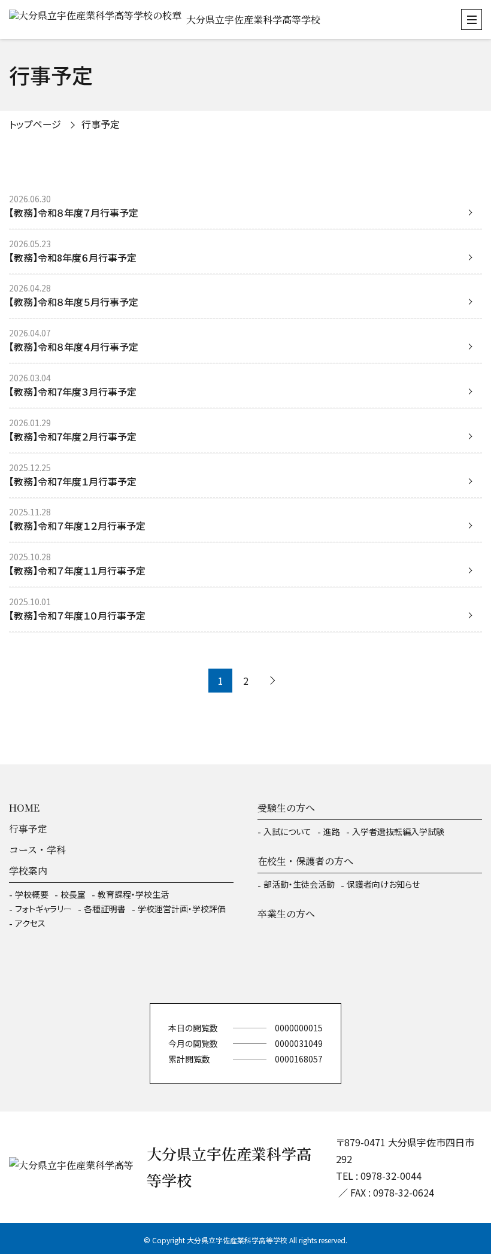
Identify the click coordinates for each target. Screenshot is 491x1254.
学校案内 (28, 871)
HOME (24, 808)
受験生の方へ (286, 808)
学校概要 (32, 894)
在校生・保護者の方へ (305, 861)
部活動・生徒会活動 (299, 884)
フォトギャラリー (43, 909)
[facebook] (245, 967)
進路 (331, 831)
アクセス (30, 923)
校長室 (73, 894)
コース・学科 (37, 850)
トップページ (35, 124)
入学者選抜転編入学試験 (398, 831)
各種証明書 (105, 909)
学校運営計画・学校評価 (182, 909)
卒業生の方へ (286, 914)
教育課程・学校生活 (133, 894)
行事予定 (28, 829)
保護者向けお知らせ (383, 884)
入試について (287, 831)
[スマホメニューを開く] (471, 19)
